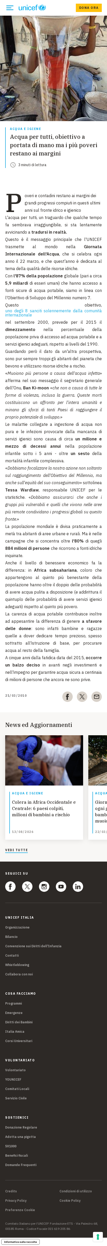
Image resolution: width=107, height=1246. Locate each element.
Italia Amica (14, 1031)
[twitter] (82, 697)
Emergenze (14, 1013)
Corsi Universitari (18, 1041)
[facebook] (67, 697)
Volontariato (15, 1070)
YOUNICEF (13, 1079)
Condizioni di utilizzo (75, 1191)
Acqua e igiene (25, 129)
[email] (96, 697)
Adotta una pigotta (20, 1137)
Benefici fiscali (16, 1155)
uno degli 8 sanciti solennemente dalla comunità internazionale (53, 313)
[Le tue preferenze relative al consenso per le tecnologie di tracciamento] (98, 1237)
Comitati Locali (17, 1089)
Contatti (12, 955)
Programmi (13, 1003)
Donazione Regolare (21, 1127)
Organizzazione (17, 927)
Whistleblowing (17, 965)
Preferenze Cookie (20, 1210)
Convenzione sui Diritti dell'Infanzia (33, 946)
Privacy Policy (15, 1200)
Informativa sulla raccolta (20, 1241)
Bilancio (11, 937)
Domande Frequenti (20, 1165)
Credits (11, 1191)
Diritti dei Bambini (18, 1022)
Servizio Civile (16, 1098)
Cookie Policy (70, 1200)
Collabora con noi (19, 974)
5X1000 (10, 1146)
